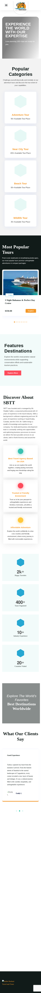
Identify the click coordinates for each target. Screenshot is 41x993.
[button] (6, 5)
